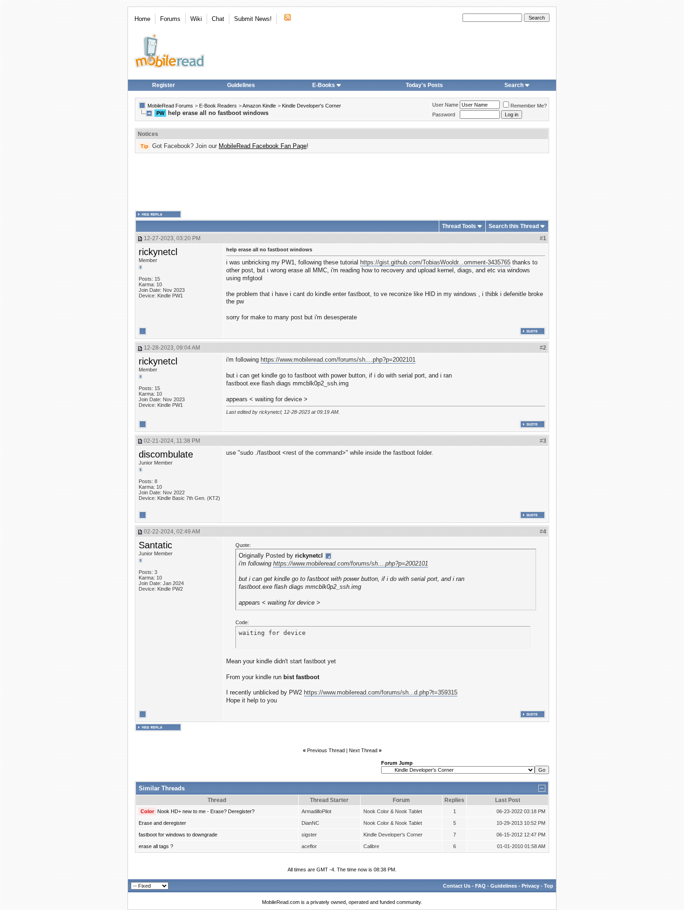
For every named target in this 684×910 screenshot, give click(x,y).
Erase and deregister (162, 823)
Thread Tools (459, 226)
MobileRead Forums (170, 105)
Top (548, 886)
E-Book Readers (218, 105)
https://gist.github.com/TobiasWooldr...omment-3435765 (435, 262)
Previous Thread (326, 750)
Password (443, 114)
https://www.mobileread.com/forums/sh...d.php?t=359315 (380, 692)
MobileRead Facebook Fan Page (263, 145)
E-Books (323, 85)
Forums (170, 18)
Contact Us (456, 886)
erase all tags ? (156, 846)
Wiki (196, 18)
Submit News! (253, 18)
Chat (218, 18)
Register (163, 85)
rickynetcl (158, 252)
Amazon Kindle (259, 105)
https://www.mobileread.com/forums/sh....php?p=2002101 (338, 359)
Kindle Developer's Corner (311, 105)
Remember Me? (528, 105)
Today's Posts (424, 85)
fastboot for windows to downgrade (178, 834)
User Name (445, 105)
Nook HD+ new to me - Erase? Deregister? (206, 811)
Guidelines (241, 85)
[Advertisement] (342, 182)
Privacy (530, 886)
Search (513, 85)
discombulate (166, 454)
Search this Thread (514, 226)
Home (142, 18)
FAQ (480, 886)
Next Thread (363, 750)
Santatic (155, 545)
